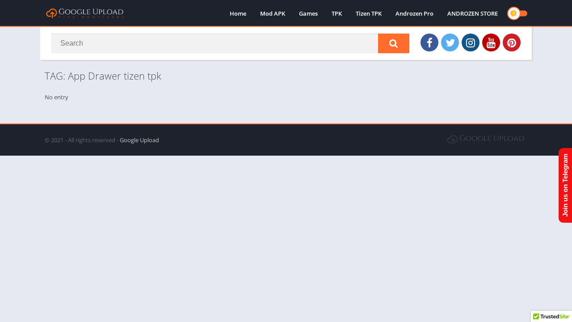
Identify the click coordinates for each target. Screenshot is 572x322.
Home (238, 13)
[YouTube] (491, 42)
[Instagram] (470, 42)
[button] (393, 43)
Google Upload (139, 140)
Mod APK (272, 13)
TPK (337, 13)
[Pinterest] (512, 42)
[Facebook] (429, 42)
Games (308, 13)
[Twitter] (450, 42)
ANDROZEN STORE (472, 13)
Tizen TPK (369, 13)
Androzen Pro (414, 13)
